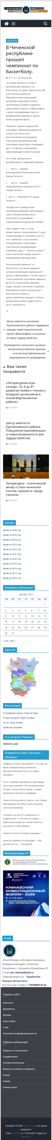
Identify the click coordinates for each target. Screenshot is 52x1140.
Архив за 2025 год (12, 534)
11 (19, 616)
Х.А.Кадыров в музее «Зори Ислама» (21, 713)
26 (26, 627)
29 (45, 627)
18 (19, 621)
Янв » (12, 640)
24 (13, 627)
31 (13, 633)
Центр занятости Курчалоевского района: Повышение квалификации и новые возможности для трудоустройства (25, 430)
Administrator (26, 78)
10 (13, 616)
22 (45, 621)
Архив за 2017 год (12, 573)
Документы (9, 1008)
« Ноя (6, 640)
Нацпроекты (12, 41)
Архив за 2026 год (12, 530)
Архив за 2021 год (12, 554)
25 (19, 627)
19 (26, 621)
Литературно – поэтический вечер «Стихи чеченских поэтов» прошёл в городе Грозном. (26, 489)
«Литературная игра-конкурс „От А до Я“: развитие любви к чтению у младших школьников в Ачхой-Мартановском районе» (26, 392)
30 (6, 633)
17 (13, 621)
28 (39, 627)
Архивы (7, 1015)
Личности (8, 1002)
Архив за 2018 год (12, 568)
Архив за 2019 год (12, 563)
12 (26, 616)
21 (39, 621)
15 (45, 616)
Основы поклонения (13, 1062)
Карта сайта (9, 1021)
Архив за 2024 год (12, 539)
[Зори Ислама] (6, 23)
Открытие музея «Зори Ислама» (19, 717)
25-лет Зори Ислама (13, 722)
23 (6, 627)
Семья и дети (10, 1087)
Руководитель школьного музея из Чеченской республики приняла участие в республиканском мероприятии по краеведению (24, 351)
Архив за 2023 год (12, 544)
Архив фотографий (12, 727)
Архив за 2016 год (12, 578)
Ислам (6, 1075)
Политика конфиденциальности (20, 1033)
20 (32, 621)
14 (39, 616)
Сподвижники (10, 1056)
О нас (6, 1027)
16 (6, 621)
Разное (6, 1081)
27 (32, 627)
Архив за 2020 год (12, 558)
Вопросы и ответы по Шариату (19, 1069)
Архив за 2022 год (12, 549)
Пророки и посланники (15, 1050)
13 (32, 616)
